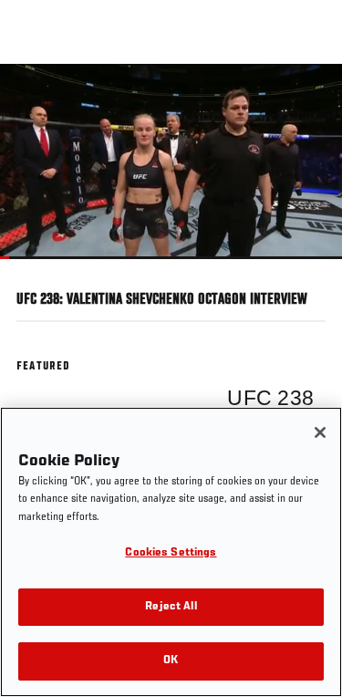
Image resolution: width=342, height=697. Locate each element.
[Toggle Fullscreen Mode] (304, 270)
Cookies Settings (170, 553)
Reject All (170, 607)
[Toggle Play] (38, 270)
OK (170, 661)
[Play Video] (171, 161)
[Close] (320, 432)
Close (309, 98)
